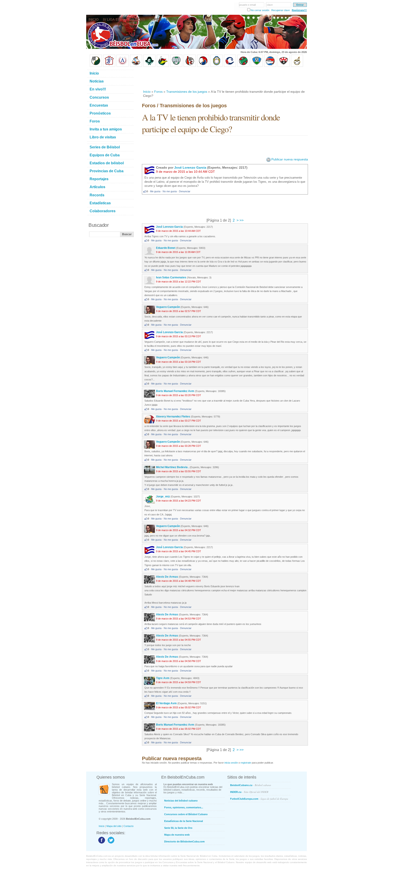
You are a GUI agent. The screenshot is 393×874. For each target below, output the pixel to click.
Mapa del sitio (113, 826)
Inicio (147, 91)
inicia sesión (231, 762)
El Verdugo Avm (166, 703)
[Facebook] (101, 843)
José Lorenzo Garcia (190, 167)
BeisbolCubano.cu (250, 785)
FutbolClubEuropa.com (259, 798)
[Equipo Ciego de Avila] (216, 66)
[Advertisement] (224, 78)
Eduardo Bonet (165, 248)
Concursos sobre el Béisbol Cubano (186, 814)
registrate (246, 762)
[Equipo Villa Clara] (190, 66)
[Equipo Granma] (270, 66)
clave (270, 4)
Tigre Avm (162, 678)
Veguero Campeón (168, 307)
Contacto (128, 826)
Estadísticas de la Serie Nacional (183, 821)
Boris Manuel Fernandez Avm (175, 391)
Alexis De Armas (167, 576)
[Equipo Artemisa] (122, 66)
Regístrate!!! (299, 10)
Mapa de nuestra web (177, 834)
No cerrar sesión (260, 10)
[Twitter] (110, 843)
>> (241, 220)
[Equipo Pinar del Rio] (96, 66)
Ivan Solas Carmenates (171, 277)
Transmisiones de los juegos (186, 91)
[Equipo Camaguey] (230, 66)
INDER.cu (249, 792)
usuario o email (247, 4)
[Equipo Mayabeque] (136, 66)
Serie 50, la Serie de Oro (178, 828)
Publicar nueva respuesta (289, 159)
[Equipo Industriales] (109, 66)
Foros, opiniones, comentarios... (183, 807)
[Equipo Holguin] (257, 66)
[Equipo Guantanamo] (297, 66)
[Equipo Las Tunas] (243, 66)
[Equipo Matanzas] (163, 66)
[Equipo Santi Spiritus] (203, 66)
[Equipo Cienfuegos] (176, 66)
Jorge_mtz (163, 496)
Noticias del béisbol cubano (181, 800)
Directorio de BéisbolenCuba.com (184, 841)
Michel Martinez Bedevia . (172, 467)
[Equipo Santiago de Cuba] (283, 66)
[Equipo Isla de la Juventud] (149, 66)
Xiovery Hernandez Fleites (173, 416)
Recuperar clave (280, 10)
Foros (158, 91)
